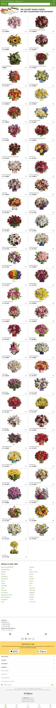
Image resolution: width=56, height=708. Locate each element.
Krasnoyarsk (4, 592)
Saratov (31, 576)
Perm (30, 569)
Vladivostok (32, 590)
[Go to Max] (45, 634)
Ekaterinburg (4, 578)
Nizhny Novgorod (5, 597)
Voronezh (31, 595)
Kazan (3, 588)
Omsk (2, 602)
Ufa (30, 585)
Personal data (4, 670)
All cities (31, 599)
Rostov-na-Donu (33, 572)
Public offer (4, 674)
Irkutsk (3, 581)
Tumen (31, 583)
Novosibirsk (4, 599)
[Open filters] (54, 4)
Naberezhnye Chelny (6, 595)
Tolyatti (31, 581)
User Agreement (5, 678)
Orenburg (31, 567)
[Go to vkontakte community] (10, 634)
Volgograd (31, 592)
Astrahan (3, 572)
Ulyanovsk (32, 588)
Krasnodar (4, 590)
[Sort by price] (51, 4)
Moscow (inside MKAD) (7, 567)
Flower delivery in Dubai (7, 681)
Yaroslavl (31, 597)
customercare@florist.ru (7, 630)
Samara (31, 574)
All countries (32, 602)
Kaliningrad (4, 585)
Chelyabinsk (4, 576)
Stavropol (31, 578)
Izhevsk (3, 583)
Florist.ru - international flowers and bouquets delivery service (28, 699)
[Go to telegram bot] (28, 634)
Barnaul (3, 574)
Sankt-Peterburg (5, 569)
